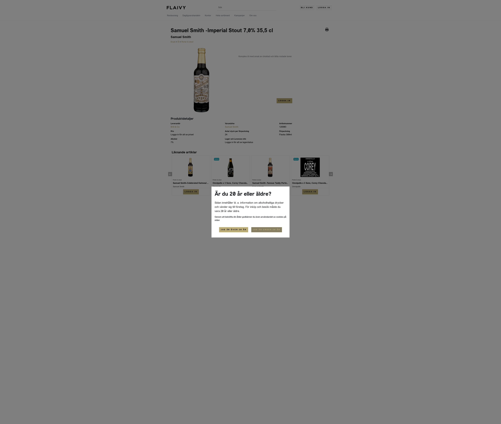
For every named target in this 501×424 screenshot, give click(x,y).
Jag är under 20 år (266, 229)
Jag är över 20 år (233, 229)
